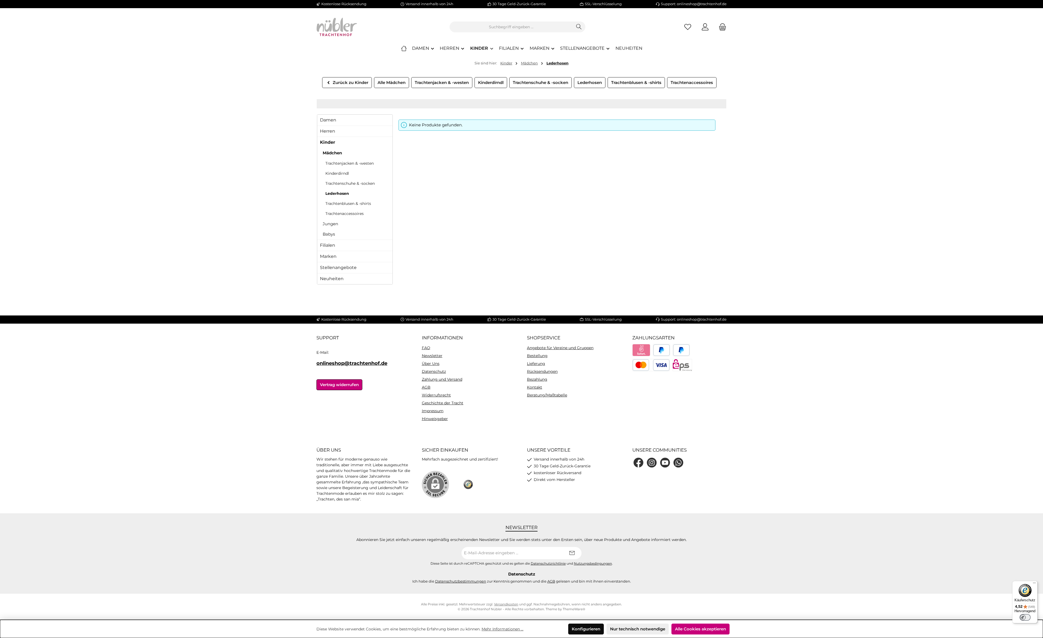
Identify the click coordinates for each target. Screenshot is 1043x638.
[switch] (1025, 617)
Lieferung (536, 363)
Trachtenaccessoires (344, 213)
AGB (426, 387)
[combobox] (511, 26)
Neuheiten (332, 278)
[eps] (682, 365)
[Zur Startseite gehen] (336, 27)
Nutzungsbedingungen (593, 563)
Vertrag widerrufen (339, 384)
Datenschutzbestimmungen (460, 581)
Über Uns (430, 363)
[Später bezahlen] (681, 350)
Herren (327, 131)
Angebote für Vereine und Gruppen (560, 347)
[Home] (403, 48)
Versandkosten (506, 604)
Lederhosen (337, 193)
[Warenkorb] (721, 27)
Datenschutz (434, 371)
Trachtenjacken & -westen (349, 163)
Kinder (327, 142)
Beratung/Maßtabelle (547, 395)
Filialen (327, 245)
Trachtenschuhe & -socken (350, 183)
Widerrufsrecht (436, 395)
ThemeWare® (574, 609)
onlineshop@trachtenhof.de (351, 363)
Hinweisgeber (435, 418)
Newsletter (432, 355)
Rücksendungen (542, 371)
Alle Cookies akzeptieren (700, 628)
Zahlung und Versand (442, 379)
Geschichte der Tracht (442, 403)
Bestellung (537, 355)
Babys (329, 234)
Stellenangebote (338, 267)
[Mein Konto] (705, 27)
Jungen (330, 223)
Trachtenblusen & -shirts (348, 203)
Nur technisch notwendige (637, 628)
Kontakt (534, 387)
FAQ (426, 347)
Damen (328, 120)
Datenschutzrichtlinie (548, 563)
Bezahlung (537, 379)
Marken (328, 256)
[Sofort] (641, 350)
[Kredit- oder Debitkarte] (651, 365)
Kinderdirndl (337, 173)
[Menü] (1034, 584)
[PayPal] (661, 350)
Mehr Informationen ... (502, 629)
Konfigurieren (586, 628)
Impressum (433, 410)
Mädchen (332, 152)
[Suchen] (579, 26)
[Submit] (572, 553)
